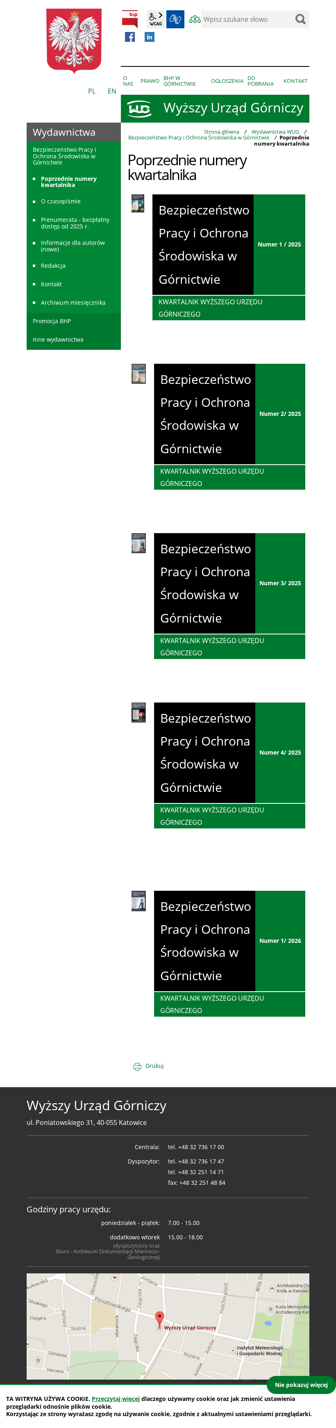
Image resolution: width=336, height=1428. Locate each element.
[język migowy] (175, 19)
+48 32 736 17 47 (201, 1161)
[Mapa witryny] (195, 19)
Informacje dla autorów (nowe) (73, 246)
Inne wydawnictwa (58, 339)
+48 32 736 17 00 (201, 1147)
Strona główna (221, 131)
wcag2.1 (156, 19)
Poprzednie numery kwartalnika (69, 182)
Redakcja (53, 265)
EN (112, 91)
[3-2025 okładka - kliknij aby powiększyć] (139, 542)
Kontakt (51, 284)
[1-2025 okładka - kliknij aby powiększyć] (138, 202)
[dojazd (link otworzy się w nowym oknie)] (168, 1325)
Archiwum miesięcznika (73, 302)
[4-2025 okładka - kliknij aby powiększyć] (139, 711)
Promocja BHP (52, 321)
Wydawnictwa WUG (275, 131)
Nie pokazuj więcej (301, 1385)
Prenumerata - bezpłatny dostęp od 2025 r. (75, 223)
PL (91, 91)
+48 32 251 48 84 (202, 1182)
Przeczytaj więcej (116, 1399)
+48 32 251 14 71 (201, 1172)
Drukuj (154, 1066)
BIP (130, 19)
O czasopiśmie (61, 201)
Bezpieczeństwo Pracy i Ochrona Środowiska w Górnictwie (198, 137)
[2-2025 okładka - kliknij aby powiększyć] (139, 373)
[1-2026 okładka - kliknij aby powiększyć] (139, 900)
